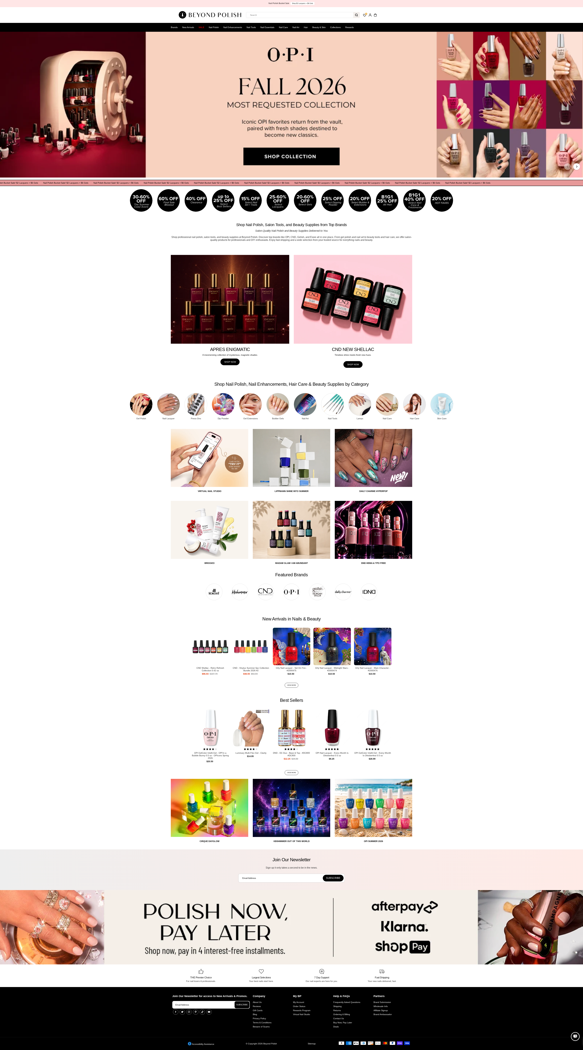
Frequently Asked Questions (346, 1002)
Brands (174, 27)
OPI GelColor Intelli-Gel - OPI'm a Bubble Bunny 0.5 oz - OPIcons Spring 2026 (210, 755)
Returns (337, 1010)
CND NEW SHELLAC (353, 349)
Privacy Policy (259, 1018)
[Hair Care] (414, 404)
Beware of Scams (261, 1026)
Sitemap (312, 1043)
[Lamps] (359, 404)
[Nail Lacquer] (168, 404)
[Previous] (567, 166)
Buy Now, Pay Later (342, 1022)
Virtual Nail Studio (301, 1014)
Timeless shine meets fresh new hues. (353, 355)
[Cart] (375, 15)
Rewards (349, 27)
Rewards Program (301, 1010)
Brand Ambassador (382, 1014)
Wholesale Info (380, 1006)
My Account (298, 1002)
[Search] (356, 15)
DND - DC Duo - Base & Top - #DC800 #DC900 (291, 754)
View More (291, 685)
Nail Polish (214, 27)
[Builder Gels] (277, 404)
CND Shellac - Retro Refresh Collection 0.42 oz (210, 669)
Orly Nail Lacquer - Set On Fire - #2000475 (291, 669)
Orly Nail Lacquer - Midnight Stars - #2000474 (332, 669)
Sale (201, 27)
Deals (336, 1026)
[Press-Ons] (195, 404)
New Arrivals (188, 27)
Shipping (337, 1006)
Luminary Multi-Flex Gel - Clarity (250, 753)
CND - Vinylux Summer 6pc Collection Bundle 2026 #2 (251, 669)
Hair (306, 27)
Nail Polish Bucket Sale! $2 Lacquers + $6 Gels (57, 183)
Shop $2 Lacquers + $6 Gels (184, 3)
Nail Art (295, 27)
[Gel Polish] (141, 404)
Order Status (299, 1006)
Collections (335, 27)
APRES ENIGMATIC (230, 349)
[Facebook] (175, 1012)
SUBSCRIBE (242, 1005)
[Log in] (370, 15)
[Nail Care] (387, 404)
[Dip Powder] (223, 404)
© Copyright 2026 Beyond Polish (261, 1043)
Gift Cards (258, 1010)
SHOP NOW (230, 362)
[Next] (576, 166)
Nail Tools (251, 27)
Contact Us (338, 1018)
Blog (255, 1014)
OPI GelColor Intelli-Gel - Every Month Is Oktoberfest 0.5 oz (372, 754)
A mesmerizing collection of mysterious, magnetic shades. (230, 355)
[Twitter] (182, 1012)
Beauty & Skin (319, 27)
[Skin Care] (441, 404)
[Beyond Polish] (211, 15)
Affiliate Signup (380, 1010)
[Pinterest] (195, 1012)
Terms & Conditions (262, 1022)
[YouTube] (209, 1012)
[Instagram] (189, 1012)
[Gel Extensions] (250, 404)
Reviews (257, 1006)
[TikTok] (202, 1012)
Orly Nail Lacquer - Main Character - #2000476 (372, 669)
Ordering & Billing (341, 1014)
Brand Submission (382, 1002)
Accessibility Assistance (202, 1044)
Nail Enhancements (232, 27)
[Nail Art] (305, 404)
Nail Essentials (267, 27)
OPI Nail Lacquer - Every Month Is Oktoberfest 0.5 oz (332, 754)
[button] (575, 1036)
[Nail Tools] (332, 404)
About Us (257, 1002)
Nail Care (283, 27)
